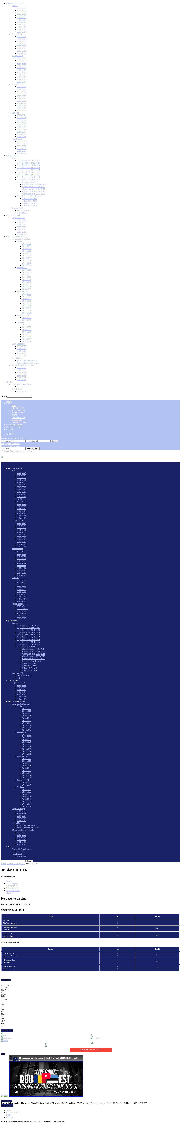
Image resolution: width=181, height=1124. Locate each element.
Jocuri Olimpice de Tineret (28, 363)
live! (157, 929)
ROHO (9, 382)
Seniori (15, 5)
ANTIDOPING (18, 413)
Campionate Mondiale (21, 239)
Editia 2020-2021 (29, 198)
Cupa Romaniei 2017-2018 (28, 170)
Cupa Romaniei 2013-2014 (28, 179)
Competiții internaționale (16, 237)
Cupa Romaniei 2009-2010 (33, 191)
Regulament (22, 213)
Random (10, 893)
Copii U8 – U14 (18, 217)
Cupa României (12, 156)
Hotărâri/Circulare (19, 422)
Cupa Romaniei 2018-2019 (28, 167)
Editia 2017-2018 (29, 206)
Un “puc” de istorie (14, 427)
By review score (13, 890)
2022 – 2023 (22, 144)
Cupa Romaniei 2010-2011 (33, 189)
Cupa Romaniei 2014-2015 (28, 177)
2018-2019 (21, 20)
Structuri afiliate (18, 410)
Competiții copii (13, 215)
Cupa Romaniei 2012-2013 (33, 184)
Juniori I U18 (17, 56)
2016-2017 (21, 25)
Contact (9, 429)
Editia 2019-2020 (29, 201)
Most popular (11, 886)
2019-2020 (21, 17)
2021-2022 (21, 13)
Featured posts (12, 883)
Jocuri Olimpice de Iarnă (27, 360)
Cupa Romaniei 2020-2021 (28, 163)
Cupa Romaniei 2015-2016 (28, 175)
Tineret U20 (17, 34)
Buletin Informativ (14, 425)
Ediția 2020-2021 (24, 210)
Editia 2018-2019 (29, 203)
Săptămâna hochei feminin (23, 365)
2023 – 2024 (22, 141)
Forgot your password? (10, 443)
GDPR (14, 415)
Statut (14, 405)
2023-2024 (21, 8)
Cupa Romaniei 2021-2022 (28, 160)
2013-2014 (21, 32)
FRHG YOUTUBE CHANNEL (90, 1050)
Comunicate (17, 420)
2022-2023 (21, 10)
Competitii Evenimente (21, 384)
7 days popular (12, 888)
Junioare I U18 (23, 315)
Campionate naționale (15, 3)
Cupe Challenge (18, 344)
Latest (8, 881)
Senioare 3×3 (17, 208)
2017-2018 (21, 22)
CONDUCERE (18, 408)
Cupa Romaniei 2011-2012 (33, 187)
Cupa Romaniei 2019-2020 (28, 165)
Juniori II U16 (17, 84)
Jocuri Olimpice (18, 358)
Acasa (9, 401)
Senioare (15, 113)
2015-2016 (21, 27)
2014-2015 (21, 29)
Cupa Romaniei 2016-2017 (28, 172)
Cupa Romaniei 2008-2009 (33, 194)
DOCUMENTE (18, 417)
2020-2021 (21, 15)
